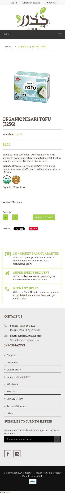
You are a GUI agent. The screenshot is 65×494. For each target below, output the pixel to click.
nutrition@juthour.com (29, 335)
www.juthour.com (30, 339)
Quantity (7, 212)
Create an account (31, 2)
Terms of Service (16, 406)
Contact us (12, 362)
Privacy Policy (15, 398)
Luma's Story (14, 369)
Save (35, 228)
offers (10, 413)
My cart (52, 2)
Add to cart (45, 217)
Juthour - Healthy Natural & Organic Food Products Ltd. (42, 474)
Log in (14, 2)
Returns (11, 391)
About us (11, 355)
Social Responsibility (18, 376)
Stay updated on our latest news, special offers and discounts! (31, 432)
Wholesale (13, 384)
